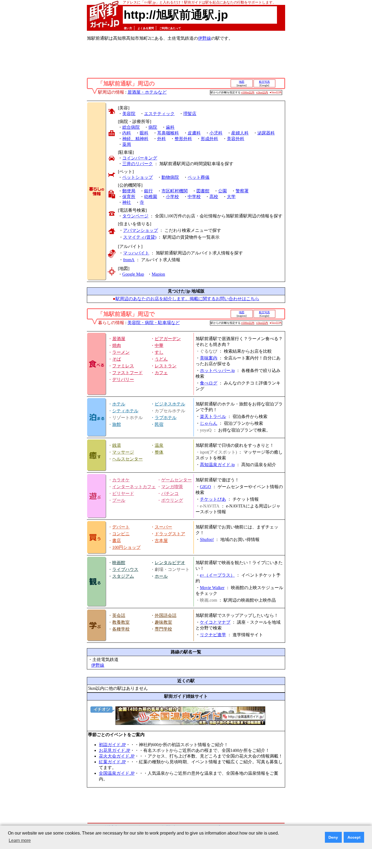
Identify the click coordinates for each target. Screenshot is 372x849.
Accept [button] (354, 837)
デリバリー (123, 379)
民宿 (159, 424)
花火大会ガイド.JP (117, 756)
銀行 (148, 191)
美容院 (128, 113)
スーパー (163, 527)
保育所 (128, 196)
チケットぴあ (213, 499)
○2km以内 (262, 92)
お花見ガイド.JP (114, 750)
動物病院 (170, 177)
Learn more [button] (20, 840)
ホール (161, 576)
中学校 (194, 196)
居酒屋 (118, 338)
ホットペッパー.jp (217, 370)
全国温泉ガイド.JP (117, 773)
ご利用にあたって (170, 28)
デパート (121, 527)
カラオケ (121, 480)
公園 (222, 191)
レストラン (165, 366)
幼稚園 (150, 196)
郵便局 (128, 191)
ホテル (118, 404)
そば (116, 359)
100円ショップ (126, 547)
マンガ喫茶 (172, 486)
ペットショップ (137, 177)
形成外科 (209, 138)
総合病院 (131, 127)
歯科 (170, 127)
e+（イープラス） (217, 575)
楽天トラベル (213, 416)
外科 (161, 138)
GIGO (205, 486)
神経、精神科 (135, 138)
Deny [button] (333, 837)
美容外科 (235, 138)
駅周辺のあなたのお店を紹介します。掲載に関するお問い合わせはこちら (187, 298)
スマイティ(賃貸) (139, 237)
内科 (126, 133)
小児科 (215, 133)
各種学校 (121, 629)
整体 (159, 452)
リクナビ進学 (213, 634)
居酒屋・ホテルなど (147, 92)
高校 (213, 196)
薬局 (126, 144)
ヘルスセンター (127, 459)
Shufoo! (207, 539)
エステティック (159, 113)
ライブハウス (125, 569)
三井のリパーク (137, 163)
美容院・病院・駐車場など (153, 322)
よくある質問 (146, 28)
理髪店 (189, 113)
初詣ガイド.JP (112, 744)
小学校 (172, 196)
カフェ (161, 372)
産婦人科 (240, 133)
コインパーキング (139, 158)
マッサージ (123, 452)
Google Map (133, 274)
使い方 (128, 28)
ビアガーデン (168, 338)
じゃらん (208, 423)
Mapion (158, 274)
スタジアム (123, 576)
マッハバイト (136, 253)
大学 (231, 196)
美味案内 (208, 358)
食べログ (208, 383)
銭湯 (116, 445)
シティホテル (125, 410)
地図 (241, 81)
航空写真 (264, 81)
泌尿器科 (266, 133)
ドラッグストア (170, 533)
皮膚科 (194, 133)
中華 (159, 345)
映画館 (118, 562)
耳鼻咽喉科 (168, 133)
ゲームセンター (176, 480)
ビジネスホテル (170, 404)
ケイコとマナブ (215, 622)
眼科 (144, 133)
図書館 (202, 191)
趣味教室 (163, 622)
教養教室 (121, 622)
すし (159, 352)
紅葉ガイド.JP (112, 761)
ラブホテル (165, 417)
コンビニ (121, 533)
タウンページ (135, 216)
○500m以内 (247, 92)
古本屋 (161, 540)
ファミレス (123, 366)
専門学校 (163, 629)
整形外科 (183, 138)
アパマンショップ (140, 230)
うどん (161, 359)
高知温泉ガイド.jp (217, 464)
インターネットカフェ (134, 486)
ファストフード (127, 372)
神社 (126, 202)
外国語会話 (165, 615)
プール (118, 500)
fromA (129, 259)
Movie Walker (212, 587)
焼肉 (116, 345)
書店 (116, 540)
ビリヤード (123, 493)
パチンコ (170, 493)
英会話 (118, 615)
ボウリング (172, 500)
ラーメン (121, 352)
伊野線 (204, 38)
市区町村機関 (174, 191)
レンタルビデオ (170, 562)
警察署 (242, 191)
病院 (152, 127)
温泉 (159, 445)
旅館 (116, 424)
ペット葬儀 (198, 177)
